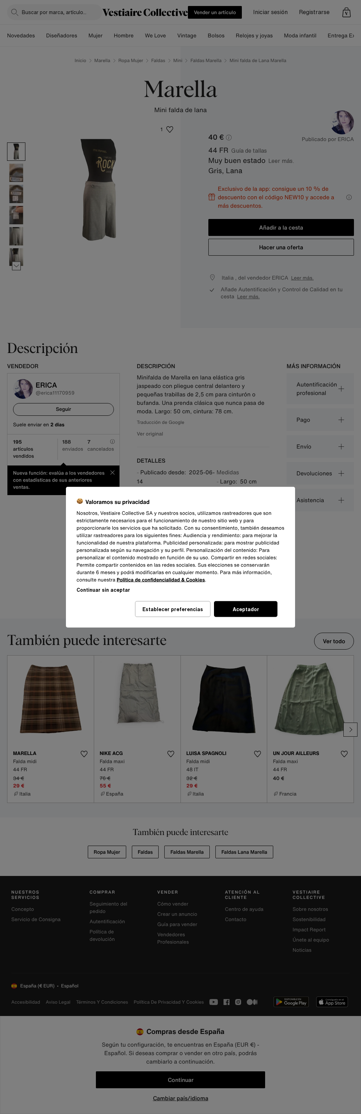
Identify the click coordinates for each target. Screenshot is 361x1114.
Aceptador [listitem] (246, 609)
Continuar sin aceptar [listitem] (103, 589)
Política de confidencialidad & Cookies (161, 579)
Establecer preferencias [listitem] (172, 609)
